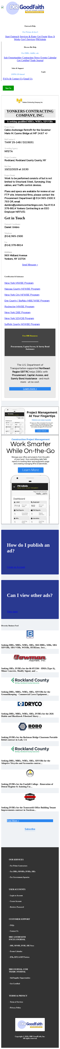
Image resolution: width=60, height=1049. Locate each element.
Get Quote (42, 36)
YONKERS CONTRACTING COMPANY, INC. (30, 113)
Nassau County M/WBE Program (22, 289)
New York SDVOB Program (19, 318)
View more (12, 611)
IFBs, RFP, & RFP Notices (19, 957)
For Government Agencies (19, 877)
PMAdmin (41, 39)
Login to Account (16, 895)
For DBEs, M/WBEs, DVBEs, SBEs (22, 871)
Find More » (13, 820)
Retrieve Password (17, 907)
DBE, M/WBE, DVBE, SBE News (22, 945)
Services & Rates (28, 36)
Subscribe (30, 829)
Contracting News (31, 57)
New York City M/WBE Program (21, 295)
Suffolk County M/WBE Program (22, 324)
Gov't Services (28, 39)
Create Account (16, 901)
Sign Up (8, 88)
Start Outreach (12, 36)
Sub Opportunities (13, 57)
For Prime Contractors (18, 866)
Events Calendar (48, 57)
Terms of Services (16, 1002)
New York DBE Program (17, 312)
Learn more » (30, 389)
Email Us (27, 78)
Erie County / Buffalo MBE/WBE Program (27, 300)
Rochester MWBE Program (19, 306)
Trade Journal (36, 60)
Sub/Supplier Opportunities (20, 978)
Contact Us (14, 931)
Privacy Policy (15, 1008)
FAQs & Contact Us (13, 78)
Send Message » (30, 264)
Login (43, 72)
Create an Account (16, 567)
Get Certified (23, 60)
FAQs (12, 925)
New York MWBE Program (19, 283)
